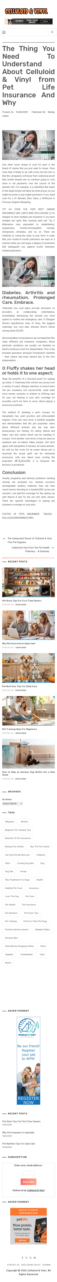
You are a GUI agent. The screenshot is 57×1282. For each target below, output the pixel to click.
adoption (9, 821)
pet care (30, 896)
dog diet (9, 871)
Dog (42, 863)
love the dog (12, 896)
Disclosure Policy (30, 1265)
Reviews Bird (11, 938)
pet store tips (31, 913)
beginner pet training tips (18, 830)
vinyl (30, 517)
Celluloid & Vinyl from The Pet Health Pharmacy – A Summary (30, 549)
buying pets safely (14, 846)
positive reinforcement (16, 929)
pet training (11, 921)
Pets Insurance (29, 514)
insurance (20, 517)
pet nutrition (11, 913)
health (40, 879)
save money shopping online (19, 946)
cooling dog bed (25, 863)
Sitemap (47, 1265)
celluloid (8, 517)
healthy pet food (13, 888)
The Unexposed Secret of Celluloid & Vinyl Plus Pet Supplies (30, 540)
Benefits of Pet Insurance (18, 838)
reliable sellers (42, 929)
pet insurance (29, 904)
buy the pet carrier (40, 846)
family (23, 871)
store (43, 946)
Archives (7, 799)
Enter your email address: (28, 1178)
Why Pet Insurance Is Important (19, 643)
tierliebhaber (26, 954)
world (8, 963)
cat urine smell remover (17, 855)
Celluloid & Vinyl (35, 1190)
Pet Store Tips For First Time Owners (22, 601)
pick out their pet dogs (35, 921)
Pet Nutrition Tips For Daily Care (19, 686)
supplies (9, 954)
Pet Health (10, 904)
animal (24, 821)
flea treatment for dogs (17, 879)
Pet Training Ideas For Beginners (19, 729)
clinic (8, 863)
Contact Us (13, 1265)
